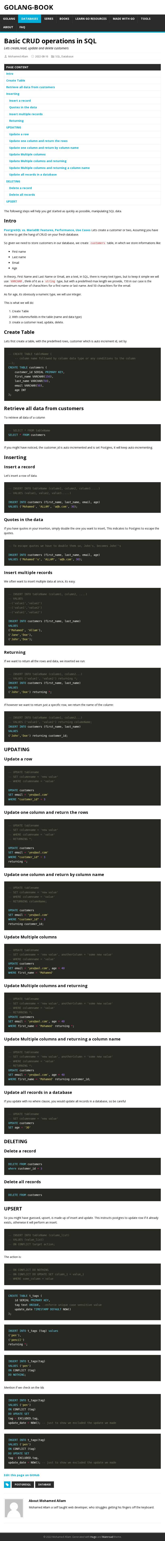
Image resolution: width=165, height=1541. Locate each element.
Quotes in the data (23, 107)
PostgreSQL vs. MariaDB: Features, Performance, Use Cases (47, 230)
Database (67, 56)
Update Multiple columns (27, 154)
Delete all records (22, 195)
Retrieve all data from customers (30, 87)
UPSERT (11, 201)
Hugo (93, 1537)
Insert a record (20, 100)
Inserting (13, 94)
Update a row (19, 134)
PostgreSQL (23, 1484)
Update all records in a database (33, 174)
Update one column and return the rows (38, 141)
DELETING (13, 181)
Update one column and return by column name (44, 148)
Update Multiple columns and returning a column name (49, 168)
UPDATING (13, 127)
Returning (16, 121)
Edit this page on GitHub (21, 1475)
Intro (9, 73)
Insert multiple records (26, 114)
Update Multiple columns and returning (38, 161)
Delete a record (20, 188)
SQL (57, 56)
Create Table (15, 80)
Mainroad (107, 1537)
